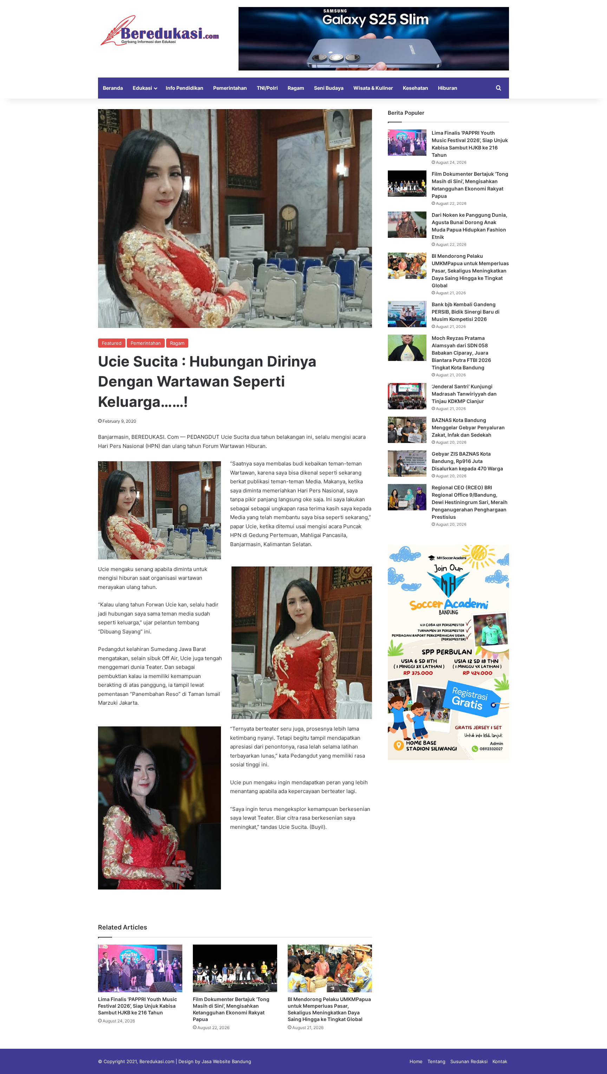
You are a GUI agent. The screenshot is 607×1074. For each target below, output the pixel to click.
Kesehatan (415, 88)
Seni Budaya (329, 88)
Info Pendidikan (184, 88)
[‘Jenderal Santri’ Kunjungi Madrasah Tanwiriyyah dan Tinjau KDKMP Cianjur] (407, 396)
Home (416, 1061)
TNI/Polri (267, 88)
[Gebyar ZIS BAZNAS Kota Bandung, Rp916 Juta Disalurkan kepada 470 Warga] (407, 463)
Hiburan (447, 88)
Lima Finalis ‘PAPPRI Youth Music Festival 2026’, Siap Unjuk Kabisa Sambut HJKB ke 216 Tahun (137, 1005)
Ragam (296, 88)
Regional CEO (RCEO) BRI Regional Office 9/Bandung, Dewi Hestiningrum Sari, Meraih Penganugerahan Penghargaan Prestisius (470, 502)
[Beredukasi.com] (159, 30)
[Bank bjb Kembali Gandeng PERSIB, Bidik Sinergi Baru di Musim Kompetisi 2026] (407, 314)
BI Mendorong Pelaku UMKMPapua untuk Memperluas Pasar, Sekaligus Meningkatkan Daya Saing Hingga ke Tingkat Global (470, 270)
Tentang (436, 1061)
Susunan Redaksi (469, 1061)
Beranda (113, 88)
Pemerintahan (230, 88)
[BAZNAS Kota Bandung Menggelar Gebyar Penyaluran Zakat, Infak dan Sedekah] (407, 430)
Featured (112, 343)
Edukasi (142, 88)
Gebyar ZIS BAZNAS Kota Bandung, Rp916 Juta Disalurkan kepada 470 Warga (467, 461)
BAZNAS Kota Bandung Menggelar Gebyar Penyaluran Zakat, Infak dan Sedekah (468, 427)
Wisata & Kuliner (373, 88)
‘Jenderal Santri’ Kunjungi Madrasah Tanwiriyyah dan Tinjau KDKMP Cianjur (464, 393)
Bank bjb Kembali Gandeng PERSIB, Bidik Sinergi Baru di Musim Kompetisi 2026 (466, 311)
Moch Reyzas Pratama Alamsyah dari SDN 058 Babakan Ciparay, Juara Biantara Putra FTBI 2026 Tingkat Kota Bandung (461, 352)
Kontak (499, 1061)
